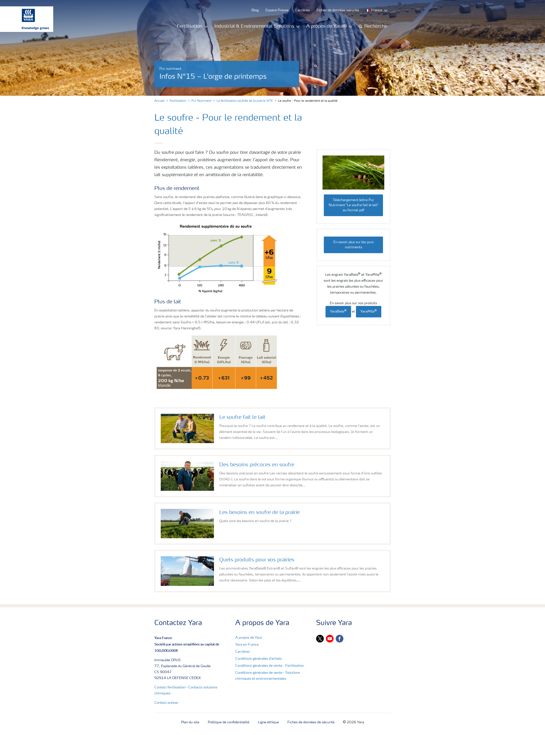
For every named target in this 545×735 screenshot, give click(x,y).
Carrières (242, 652)
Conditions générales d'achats (258, 659)
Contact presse (166, 703)
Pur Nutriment (201, 100)
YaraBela (338, 311)
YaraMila (368, 311)
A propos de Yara (248, 637)
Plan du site (190, 722)
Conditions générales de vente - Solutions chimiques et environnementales (267, 676)
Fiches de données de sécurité (310, 722)
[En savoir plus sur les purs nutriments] (353, 238)
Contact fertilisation (169, 687)
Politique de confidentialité (228, 722)
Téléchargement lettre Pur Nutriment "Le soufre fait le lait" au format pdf (353, 205)
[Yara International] (24, 19)
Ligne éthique (268, 722)
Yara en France (247, 645)
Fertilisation (178, 100)
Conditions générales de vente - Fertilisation (269, 666)
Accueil (159, 100)
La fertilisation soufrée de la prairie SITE (245, 100)
